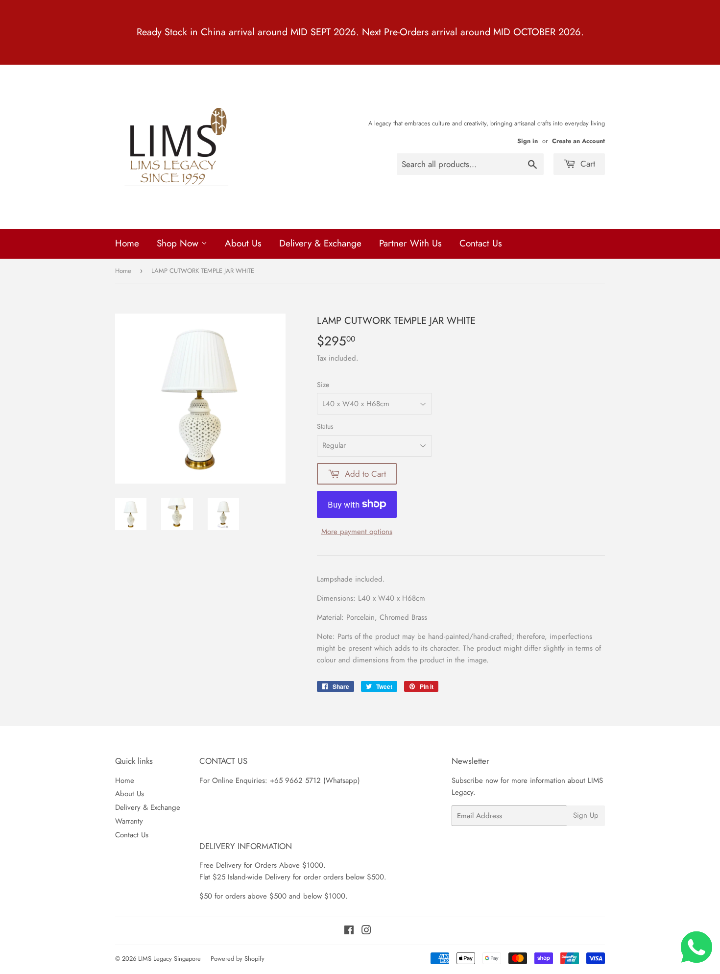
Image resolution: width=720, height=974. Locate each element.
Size (323, 385)
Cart (586, 164)
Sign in (527, 141)
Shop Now (179, 243)
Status (325, 426)
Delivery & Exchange (320, 243)
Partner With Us (410, 243)
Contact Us (480, 243)
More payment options (356, 531)
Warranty (129, 821)
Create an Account (578, 141)
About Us (243, 243)
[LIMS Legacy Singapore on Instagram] (366, 931)
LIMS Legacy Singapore (169, 958)
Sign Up (586, 815)
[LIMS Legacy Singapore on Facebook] (349, 931)
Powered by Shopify (237, 958)
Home (127, 243)
